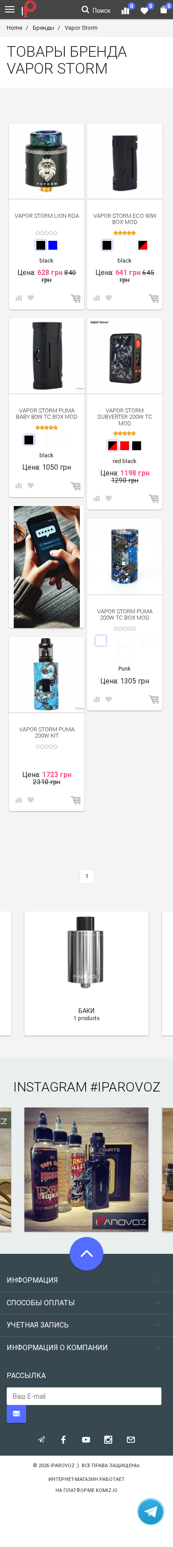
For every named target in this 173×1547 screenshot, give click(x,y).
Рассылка (26, 1375)
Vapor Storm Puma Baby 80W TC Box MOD (47, 413)
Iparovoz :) (65, 1465)
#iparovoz (125, 1087)
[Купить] (76, 299)
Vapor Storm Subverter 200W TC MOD (125, 417)
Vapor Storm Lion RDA (47, 215)
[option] (46, 567)
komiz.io (107, 1490)
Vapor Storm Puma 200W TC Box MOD (125, 614)
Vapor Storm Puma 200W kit (47, 732)
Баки (86, 1010)
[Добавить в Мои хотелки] (30, 298)
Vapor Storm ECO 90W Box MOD (125, 218)
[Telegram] (151, 1511)
